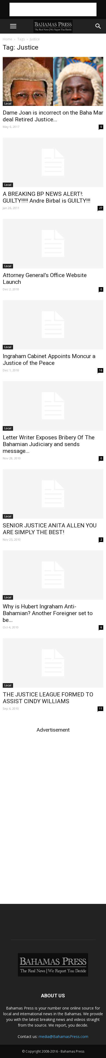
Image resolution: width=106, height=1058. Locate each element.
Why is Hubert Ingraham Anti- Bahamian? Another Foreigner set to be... (48, 613)
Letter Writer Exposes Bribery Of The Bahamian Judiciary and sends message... (49, 444)
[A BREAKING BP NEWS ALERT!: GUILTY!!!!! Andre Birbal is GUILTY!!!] (53, 162)
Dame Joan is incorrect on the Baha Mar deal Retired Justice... (53, 116)
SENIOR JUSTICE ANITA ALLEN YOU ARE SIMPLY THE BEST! (49, 529)
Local (7, 103)
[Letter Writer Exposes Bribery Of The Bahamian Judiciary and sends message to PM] (53, 406)
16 (100, 370)
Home (7, 39)
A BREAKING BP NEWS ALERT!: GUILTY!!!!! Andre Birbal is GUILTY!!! (46, 197)
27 (100, 208)
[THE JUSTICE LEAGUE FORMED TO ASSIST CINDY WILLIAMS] (53, 663)
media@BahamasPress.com (63, 1036)
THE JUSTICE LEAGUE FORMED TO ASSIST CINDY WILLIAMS (48, 698)
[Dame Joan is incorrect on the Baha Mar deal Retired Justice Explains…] (53, 81)
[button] (98, 26)
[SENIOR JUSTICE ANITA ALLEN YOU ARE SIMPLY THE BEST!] (53, 494)
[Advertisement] (53, 9)
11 (100, 708)
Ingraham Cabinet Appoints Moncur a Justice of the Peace (49, 359)
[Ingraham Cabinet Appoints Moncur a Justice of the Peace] (53, 325)
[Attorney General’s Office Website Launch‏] (53, 243)
